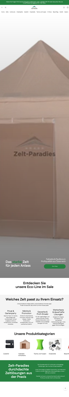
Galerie (66, 12)
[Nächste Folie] (64, 291)
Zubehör (26, 12)
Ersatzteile (32, 12)
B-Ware (50, 12)
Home (3, 12)
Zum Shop (54, 266)
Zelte (7, 12)
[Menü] (2, 7)
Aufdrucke (12, 12)
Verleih (61, 12)
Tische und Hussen (41, 12)
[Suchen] (5, 7)
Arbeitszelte (20, 12)
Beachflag (55, 12)
